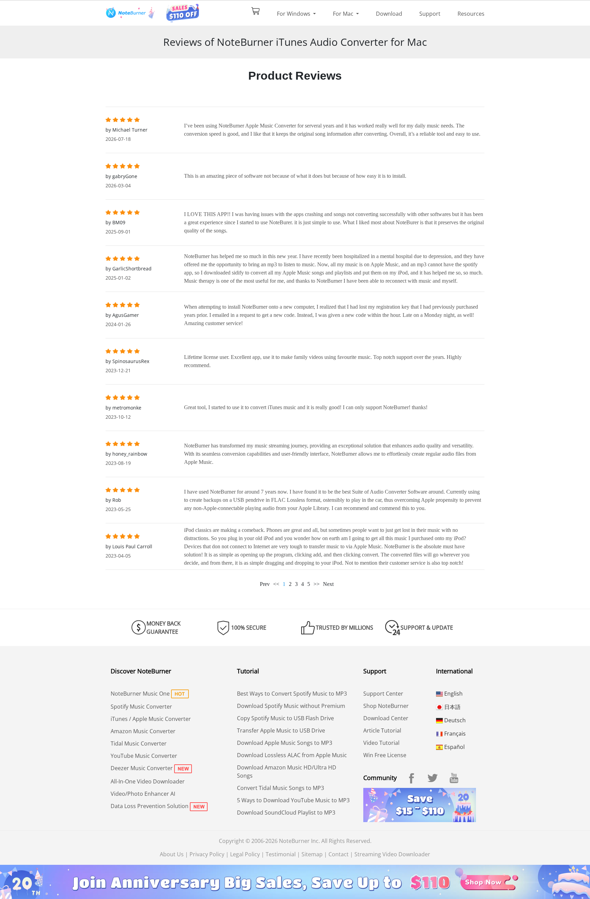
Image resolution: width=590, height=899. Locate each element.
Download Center (385, 718)
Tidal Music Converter (139, 743)
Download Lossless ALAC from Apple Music (292, 755)
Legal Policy (245, 854)
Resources (471, 13)
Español (454, 747)
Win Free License (384, 755)
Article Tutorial (382, 730)
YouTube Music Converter (144, 756)
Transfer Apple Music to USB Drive (281, 730)
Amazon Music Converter (143, 731)
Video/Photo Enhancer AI (143, 793)
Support (429, 13)
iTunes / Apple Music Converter (151, 719)
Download (389, 13)
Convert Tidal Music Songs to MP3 (280, 788)
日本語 (452, 707)
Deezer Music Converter (142, 768)
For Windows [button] (294, 13)
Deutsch (454, 720)
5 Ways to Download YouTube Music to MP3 (293, 800)
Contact (338, 854)
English (453, 693)
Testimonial (281, 854)
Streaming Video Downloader (392, 854)
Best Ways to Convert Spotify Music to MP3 (292, 693)
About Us (172, 854)
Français (454, 733)
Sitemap (312, 854)
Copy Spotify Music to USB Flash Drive (285, 718)
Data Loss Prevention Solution (149, 806)
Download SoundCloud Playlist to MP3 (286, 812)
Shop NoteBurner (386, 706)
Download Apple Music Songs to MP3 (284, 743)
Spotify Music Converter (141, 706)
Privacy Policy (206, 854)
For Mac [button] (344, 13)
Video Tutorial (381, 743)
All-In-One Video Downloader (148, 781)
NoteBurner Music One (140, 693)
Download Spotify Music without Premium (291, 706)
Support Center (383, 693)
